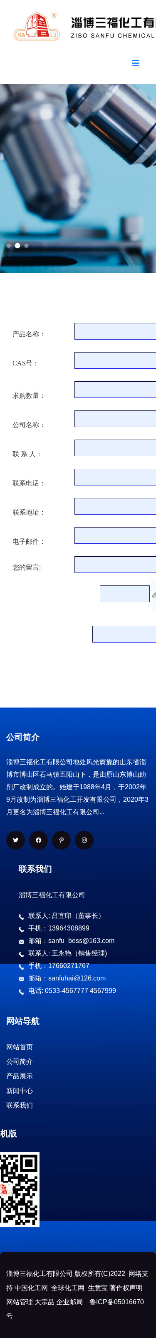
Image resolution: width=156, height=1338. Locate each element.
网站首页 (19, 1046)
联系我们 (19, 1105)
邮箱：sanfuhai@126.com (67, 978)
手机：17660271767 (58, 965)
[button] (8, 246)
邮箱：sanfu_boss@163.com (71, 940)
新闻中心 (19, 1090)
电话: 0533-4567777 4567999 (72, 990)
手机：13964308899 (58, 928)
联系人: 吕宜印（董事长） (66, 915)
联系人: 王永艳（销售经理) (67, 953)
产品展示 (19, 1076)
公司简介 (19, 1061)
